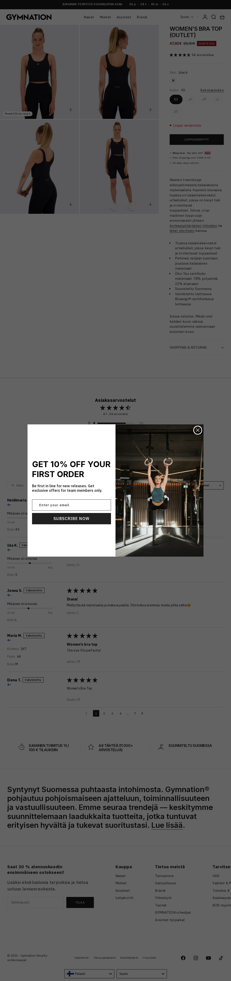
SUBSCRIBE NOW (71, 518)
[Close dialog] (198, 430)
